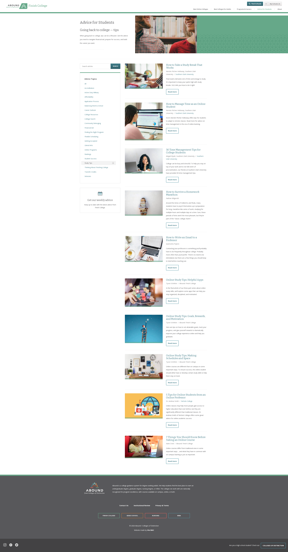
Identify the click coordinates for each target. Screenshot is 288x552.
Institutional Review (142, 505)
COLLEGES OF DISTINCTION (273, 545)
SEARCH (115, 66)
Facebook (10, 545)
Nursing (155, 516)
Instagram (5, 545)
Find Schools (256, 4)
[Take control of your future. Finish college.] (26, 6)
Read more (173, 92)
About (280, 9)
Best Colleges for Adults (222, 9)
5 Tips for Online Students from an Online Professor (186, 396)
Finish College (109, 516)
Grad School (132, 516)
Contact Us (123, 505)
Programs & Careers (244, 9)
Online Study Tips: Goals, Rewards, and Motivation (185, 317)
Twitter (16, 545)
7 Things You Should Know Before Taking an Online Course (186, 438)
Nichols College (186, 401)
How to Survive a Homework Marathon (182, 193)
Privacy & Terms (162, 505)
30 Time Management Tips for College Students (183, 151)
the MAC (150, 530)
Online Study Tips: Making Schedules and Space (181, 357)
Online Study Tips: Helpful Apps (184, 279)
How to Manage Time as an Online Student (185, 105)
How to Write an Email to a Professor (181, 239)
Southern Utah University (185, 74)
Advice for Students (264, 9)
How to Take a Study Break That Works (184, 66)
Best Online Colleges (200, 9)
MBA (179, 516)
